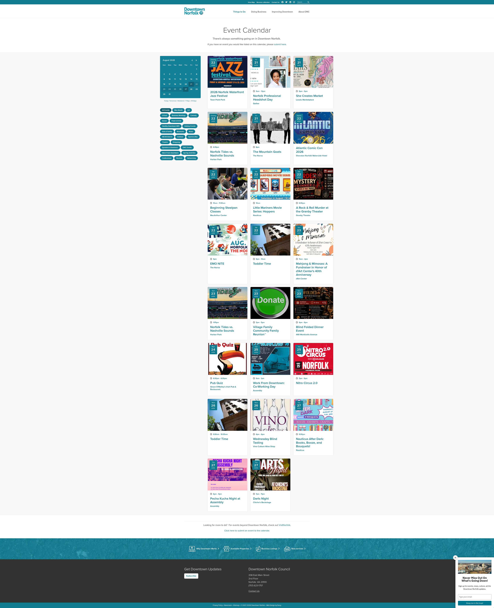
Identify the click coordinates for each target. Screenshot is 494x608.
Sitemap (236, 605)
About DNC (304, 11)
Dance (164, 121)
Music (191, 131)
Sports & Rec (193, 137)
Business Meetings (179, 115)
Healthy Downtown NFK (170, 126)
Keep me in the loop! (474, 603)
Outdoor (180, 137)
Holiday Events (189, 126)
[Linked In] (290, 2)
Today (166, 101)
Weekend (181, 101)
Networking (191, 158)
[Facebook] (282, 2)
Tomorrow (172, 101)
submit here (280, 44)
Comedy (193, 115)
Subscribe (191, 576)
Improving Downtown (282, 11)
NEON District (167, 137)
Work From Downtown (170, 153)
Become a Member (263, 2)
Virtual (164, 115)
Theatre (165, 142)
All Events (165, 110)
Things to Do (239, 11)
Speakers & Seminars (170, 147)
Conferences (166, 158)
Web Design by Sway (273, 605)
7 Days (187, 101)
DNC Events (187, 147)
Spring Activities (189, 153)
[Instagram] (294, 2)
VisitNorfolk (284, 525)
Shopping (176, 142)
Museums (180, 131)
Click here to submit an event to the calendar (246, 530)
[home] (194, 11)
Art (188, 110)
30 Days (194, 101)
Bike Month (178, 110)
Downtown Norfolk (258, 605)
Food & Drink (176, 121)
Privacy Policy (218, 605)
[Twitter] (286, 2)
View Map (251, 2)
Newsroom (228, 605)
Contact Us (275, 2)
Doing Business (258, 11)
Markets (179, 158)
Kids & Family (167, 131)
